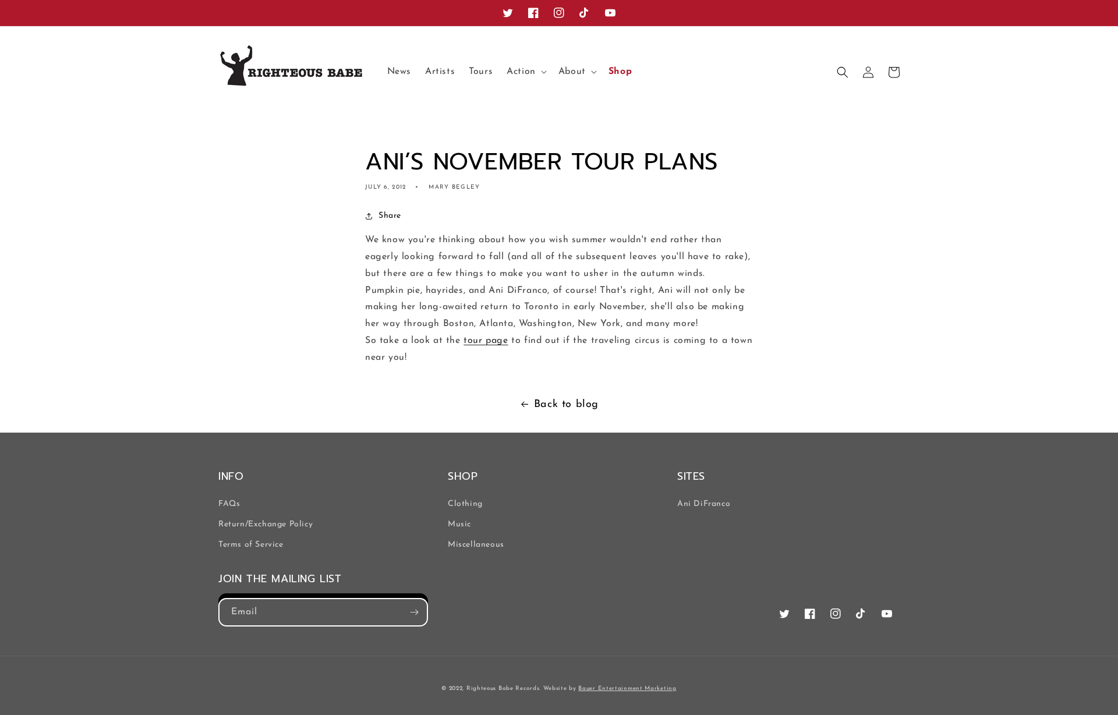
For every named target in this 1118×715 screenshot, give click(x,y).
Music (459, 524)
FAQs (229, 504)
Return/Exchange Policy (265, 524)
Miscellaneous (476, 544)
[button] (525, 72)
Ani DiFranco (703, 504)
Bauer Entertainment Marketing (627, 688)
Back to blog (566, 404)
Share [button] (389, 215)
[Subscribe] (414, 612)
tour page (486, 340)
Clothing (465, 504)
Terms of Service (251, 544)
